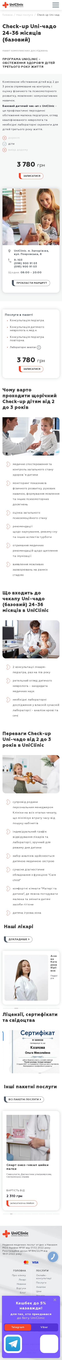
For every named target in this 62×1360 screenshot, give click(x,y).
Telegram (17, 1327)
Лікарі (22, 1280)
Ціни (38, 1291)
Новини (21, 1284)
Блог (23, 1293)
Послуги (41, 1283)
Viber (44, 1327)
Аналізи (41, 1287)
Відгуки (21, 1288)
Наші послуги (24, 15)
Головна (7, 15)
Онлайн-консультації (44, 1277)
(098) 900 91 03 (25, 263)
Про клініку (19, 1275)
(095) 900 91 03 (25, 266)
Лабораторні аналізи (23, 347)
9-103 (18, 260)
